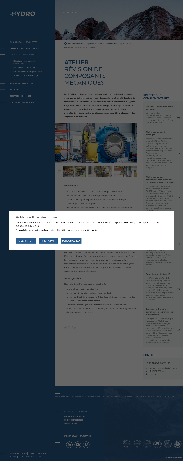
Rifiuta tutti (48, 240)
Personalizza (71, 240)
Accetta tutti (26, 240)
